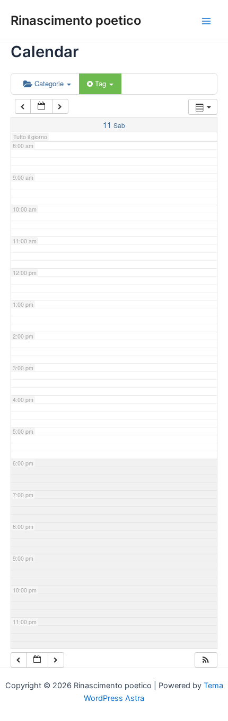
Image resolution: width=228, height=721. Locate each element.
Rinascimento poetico (76, 20)
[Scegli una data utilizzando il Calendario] (41, 106)
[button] (205, 660)
